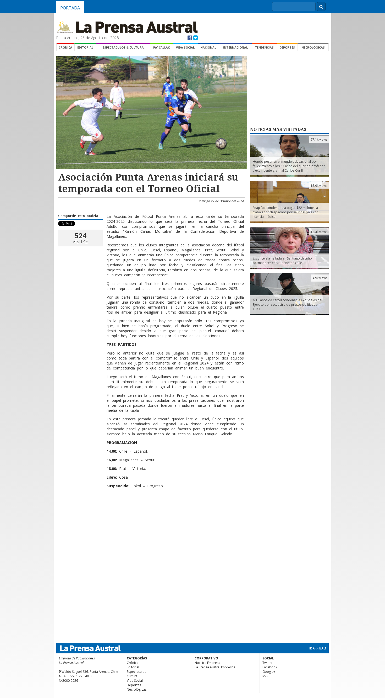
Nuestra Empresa (207, 662)
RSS (264, 676)
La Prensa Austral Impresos (215, 667)
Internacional (235, 47)
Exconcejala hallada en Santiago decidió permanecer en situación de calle (282, 260)
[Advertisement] (151, 509)
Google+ (268, 671)
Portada (70, 8)
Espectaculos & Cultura (123, 47)
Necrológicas (313, 47)
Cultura (132, 676)
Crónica (65, 47)
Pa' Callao (161, 47)
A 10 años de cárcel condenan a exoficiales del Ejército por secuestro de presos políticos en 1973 (287, 304)
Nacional (208, 47)
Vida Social (185, 47)
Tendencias (264, 47)
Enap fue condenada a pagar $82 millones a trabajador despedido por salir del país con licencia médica (285, 212)
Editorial (85, 47)
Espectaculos (136, 671)
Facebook (269, 667)
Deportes (287, 47)
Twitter (267, 662)
